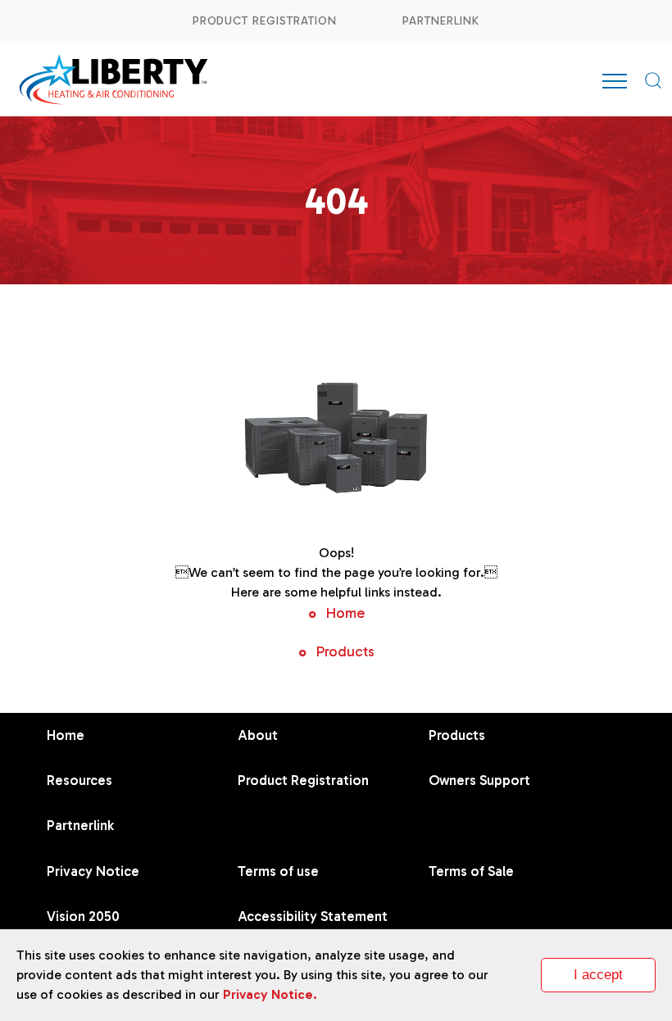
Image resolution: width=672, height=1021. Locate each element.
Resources (79, 780)
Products (345, 651)
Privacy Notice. (270, 994)
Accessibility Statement (313, 916)
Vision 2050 (83, 916)
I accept (598, 974)
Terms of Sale (471, 871)
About (258, 735)
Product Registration (265, 21)
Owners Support (479, 780)
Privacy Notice (93, 871)
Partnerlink (441, 21)
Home (345, 613)
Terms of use (278, 871)
